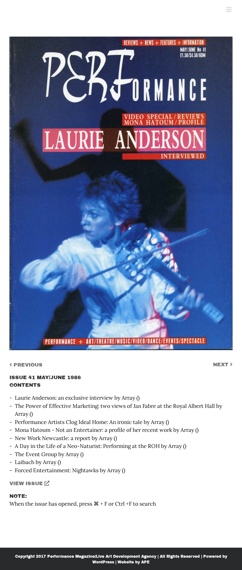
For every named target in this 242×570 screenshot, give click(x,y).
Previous (27, 364)
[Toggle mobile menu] (229, 9)
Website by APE (134, 562)
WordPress (103, 562)
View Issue (26, 483)
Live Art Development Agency (126, 556)
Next (221, 364)
